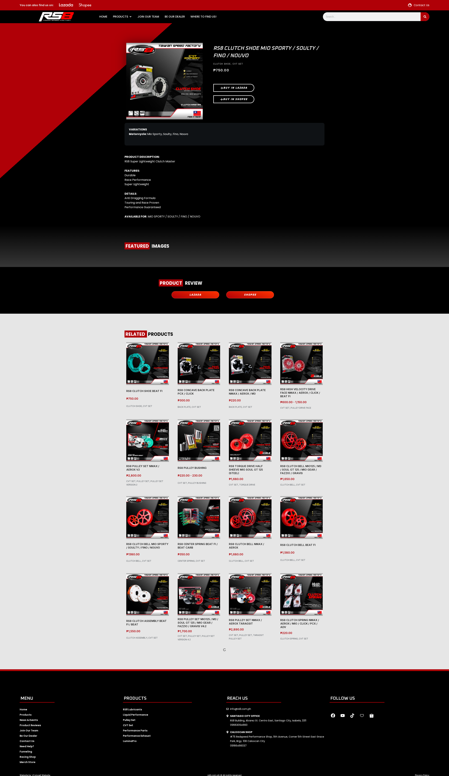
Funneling (26, 751)
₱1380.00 (133, 554)
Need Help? (27, 746)
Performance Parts (135, 730)
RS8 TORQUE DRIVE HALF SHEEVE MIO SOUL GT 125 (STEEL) (246, 469)
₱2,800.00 (133, 475)
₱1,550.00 (133, 631)
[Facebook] (333, 715)
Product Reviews (30, 725)
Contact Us (27, 741)
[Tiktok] (352, 715)
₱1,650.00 (287, 479)
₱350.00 (184, 554)
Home (23, 709)
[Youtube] (342, 715)
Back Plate (184, 407)
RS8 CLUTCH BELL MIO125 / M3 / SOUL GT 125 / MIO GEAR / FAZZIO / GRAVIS (300, 469)
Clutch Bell (287, 484)
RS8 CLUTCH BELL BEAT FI (298, 545)
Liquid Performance (135, 714)
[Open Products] (130, 17)
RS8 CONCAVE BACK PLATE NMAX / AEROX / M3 (247, 391)
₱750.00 (132, 398)
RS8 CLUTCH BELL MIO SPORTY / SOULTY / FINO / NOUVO (147, 545)
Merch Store (27, 762)
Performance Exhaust (137, 736)
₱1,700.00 (185, 631)
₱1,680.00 (236, 479)
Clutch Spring (289, 638)
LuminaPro (130, 741)
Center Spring (186, 561)
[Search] (425, 16)
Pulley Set (143, 481)
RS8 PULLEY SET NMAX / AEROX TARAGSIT (245, 621)
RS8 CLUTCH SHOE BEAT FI (144, 391)
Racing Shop (28, 757)
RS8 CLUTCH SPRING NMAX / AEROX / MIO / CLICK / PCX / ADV (299, 623)
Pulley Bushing (197, 483)
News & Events (29, 720)
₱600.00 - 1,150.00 (293, 402)
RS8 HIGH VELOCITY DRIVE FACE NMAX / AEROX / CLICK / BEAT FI (300, 393)
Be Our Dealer (28, 736)
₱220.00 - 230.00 (190, 475)
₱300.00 (184, 400)
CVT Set (238, 64)
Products (26, 714)
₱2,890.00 (236, 629)
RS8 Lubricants (132, 709)
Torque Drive (247, 484)
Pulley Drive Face (301, 408)
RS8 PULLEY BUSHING (192, 468)
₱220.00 (235, 400)
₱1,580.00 (287, 552)
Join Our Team (29, 730)
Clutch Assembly (136, 637)
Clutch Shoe (222, 64)
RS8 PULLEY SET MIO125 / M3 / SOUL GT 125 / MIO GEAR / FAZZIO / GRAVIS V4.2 (198, 623)
